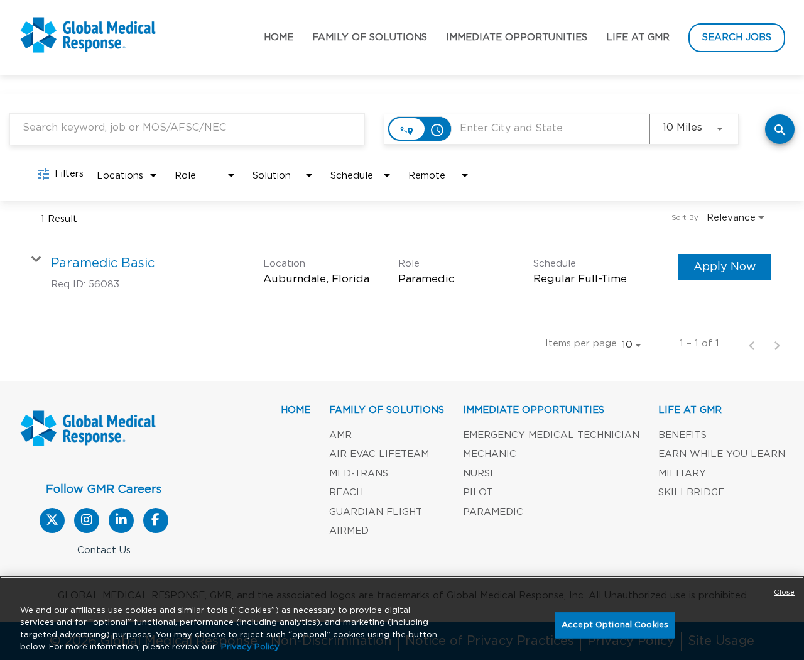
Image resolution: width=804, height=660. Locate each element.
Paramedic (493, 512)
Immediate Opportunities (533, 410)
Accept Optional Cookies (615, 625)
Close (784, 592)
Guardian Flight (375, 512)
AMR (340, 435)
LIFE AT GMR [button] (690, 410)
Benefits (682, 435)
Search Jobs (736, 37)
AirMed (349, 531)
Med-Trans (358, 473)
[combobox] (187, 128)
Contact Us (104, 550)
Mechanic (489, 454)
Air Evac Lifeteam (379, 454)
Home (278, 37)
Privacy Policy (250, 647)
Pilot (477, 492)
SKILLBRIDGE (691, 492)
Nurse (479, 473)
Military (682, 473)
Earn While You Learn (721, 454)
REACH (346, 492)
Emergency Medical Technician (551, 435)
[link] (402, 273)
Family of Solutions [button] (369, 37)
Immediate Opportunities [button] (516, 37)
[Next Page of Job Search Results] (777, 344)
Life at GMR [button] (638, 37)
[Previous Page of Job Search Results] (751, 344)
